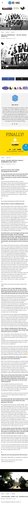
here (14, 461)
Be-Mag (3, 38)
